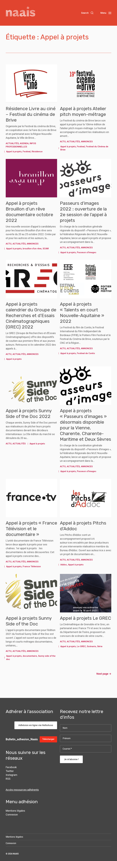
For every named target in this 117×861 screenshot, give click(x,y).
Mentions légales (15, 810)
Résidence (37, 151)
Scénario (91, 646)
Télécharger (48, 739)
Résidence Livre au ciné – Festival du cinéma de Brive (31, 114)
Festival (27, 151)
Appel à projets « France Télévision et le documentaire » (31, 528)
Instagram (11, 774)
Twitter (10, 771)
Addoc (63, 564)
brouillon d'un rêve (32, 248)
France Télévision (32, 566)
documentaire (30, 656)
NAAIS (16, 854)
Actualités (12, 143)
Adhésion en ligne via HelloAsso (35, 725)
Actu (63, 141)
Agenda (24, 143)
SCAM (46, 248)
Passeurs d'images (86, 252)
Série (99, 646)
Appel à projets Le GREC (85, 618)
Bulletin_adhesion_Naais (22, 739)
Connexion (12, 814)
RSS (8, 778)
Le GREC (81, 646)
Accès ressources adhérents (22, 789)
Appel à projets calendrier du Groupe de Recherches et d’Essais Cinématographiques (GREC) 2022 (31, 315)
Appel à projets (14, 151)
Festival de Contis (86, 353)
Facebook (11, 767)
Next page (103, 673)
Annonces (87, 141)
